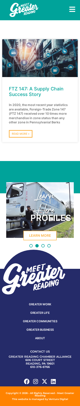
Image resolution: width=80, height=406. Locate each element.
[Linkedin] (53, 381)
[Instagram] (35, 381)
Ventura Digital (58, 399)
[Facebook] (27, 381)
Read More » (21, 133)
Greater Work (40, 304)
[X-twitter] (44, 381)
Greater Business (40, 329)
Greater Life (40, 312)
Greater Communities (40, 321)
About (40, 338)
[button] (31, 245)
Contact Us (40, 351)
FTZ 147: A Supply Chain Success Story (36, 91)
